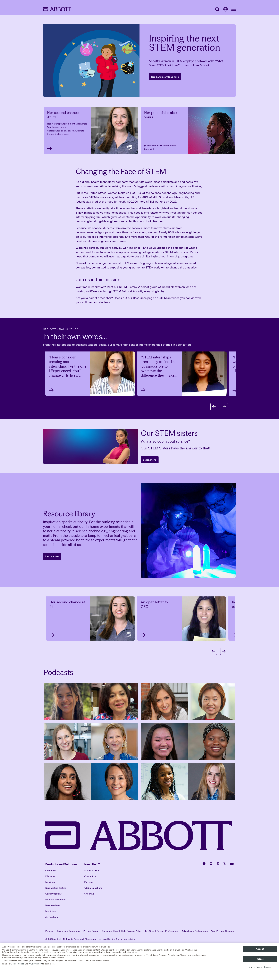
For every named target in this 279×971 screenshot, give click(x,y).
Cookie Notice (17, 964)
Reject (259, 959)
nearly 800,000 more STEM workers (141, 201)
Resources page (143, 298)
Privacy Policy (35, 964)
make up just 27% (130, 193)
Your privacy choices (260, 967)
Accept (260, 949)
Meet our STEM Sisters (122, 287)
